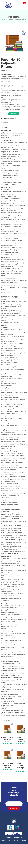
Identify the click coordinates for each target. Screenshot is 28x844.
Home (3, 19)
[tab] (4, 122)
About (9, 840)
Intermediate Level (10, 19)
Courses (16, 840)
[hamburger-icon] (24, 3)
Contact (24, 840)
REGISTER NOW (13, 113)
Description (4, 122)
